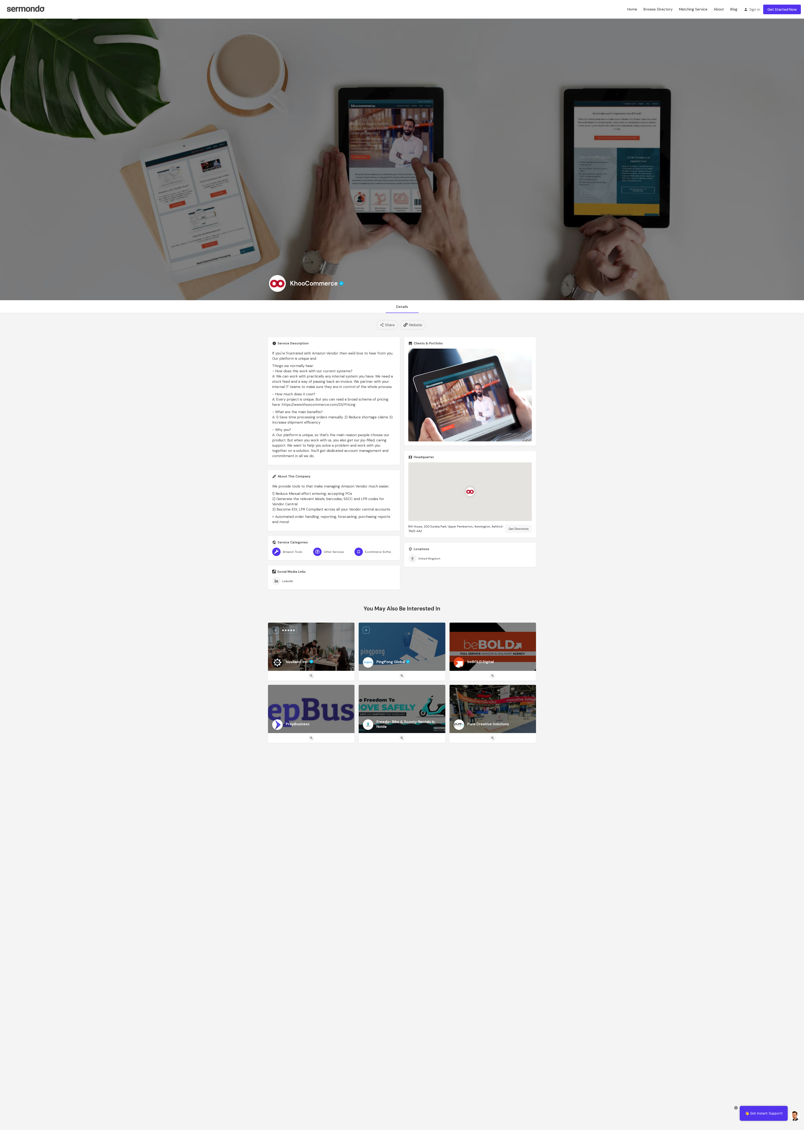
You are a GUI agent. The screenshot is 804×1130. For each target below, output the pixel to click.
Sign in (754, 9)
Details (402, 306)
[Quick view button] (311, 675)
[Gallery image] (470, 395)
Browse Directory (658, 9)
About (719, 9)
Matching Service (693, 9)
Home (632, 9)
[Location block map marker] (470, 491)
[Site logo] (25, 9)
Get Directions (519, 529)
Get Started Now (782, 9)
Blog (733, 9)
